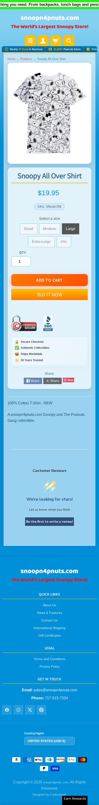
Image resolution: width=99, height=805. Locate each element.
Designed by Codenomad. (49, 794)
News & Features (49, 613)
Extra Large (43, 243)
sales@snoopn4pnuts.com (55, 690)
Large (72, 230)
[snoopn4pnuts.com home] (49, 581)
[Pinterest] (41, 709)
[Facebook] (7, 709)
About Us (49, 605)
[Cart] (55, 40)
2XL (66, 243)
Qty (22, 252)
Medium (51, 230)
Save (70, 380)
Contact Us (49, 620)
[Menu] (30, 40)
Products (26, 59)
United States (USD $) (46, 741)
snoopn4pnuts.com (55, 782)
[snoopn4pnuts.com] (49, 23)
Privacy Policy (50, 666)
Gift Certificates (49, 635)
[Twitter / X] (30, 709)
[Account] (43, 40)
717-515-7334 (56, 698)
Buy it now (49, 294)
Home (11, 59)
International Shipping (49, 628)
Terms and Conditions (49, 659)
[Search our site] (68, 40)
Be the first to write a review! (49, 521)
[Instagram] (18, 709)
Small (30, 230)
